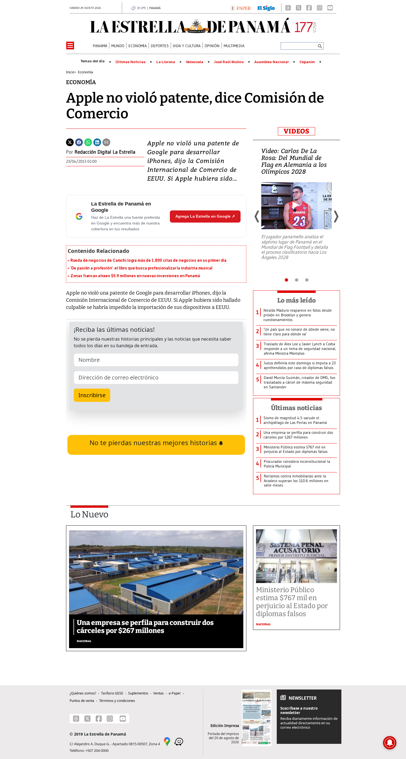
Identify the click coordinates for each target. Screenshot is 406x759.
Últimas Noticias (130, 62)
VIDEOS (296, 131)
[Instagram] (319, 7)
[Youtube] (330, 7)
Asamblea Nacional (271, 62)
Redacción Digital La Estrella (105, 152)
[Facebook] (309, 7)
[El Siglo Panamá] (266, 8)
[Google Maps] (167, 741)
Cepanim (307, 62)
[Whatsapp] (88, 142)
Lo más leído (296, 300)
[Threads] (288, 7)
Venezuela (194, 62)
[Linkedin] (97, 142)
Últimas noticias (296, 408)
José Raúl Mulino (229, 62)
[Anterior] (257, 216)
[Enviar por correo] (106, 142)
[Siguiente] (336, 216)
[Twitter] (70, 142)
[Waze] (178, 741)
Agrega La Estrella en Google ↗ (205, 216)
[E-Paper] (240, 8)
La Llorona (165, 62)
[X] (298, 7)
